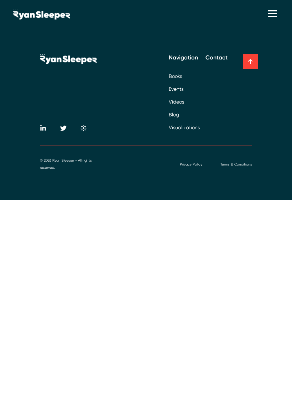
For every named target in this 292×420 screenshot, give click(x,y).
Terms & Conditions (236, 164)
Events (176, 89)
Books (175, 76)
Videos (176, 102)
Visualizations (184, 127)
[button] (250, 61)
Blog (174, 114)
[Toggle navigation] (273, 14)
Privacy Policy (191, 164)
